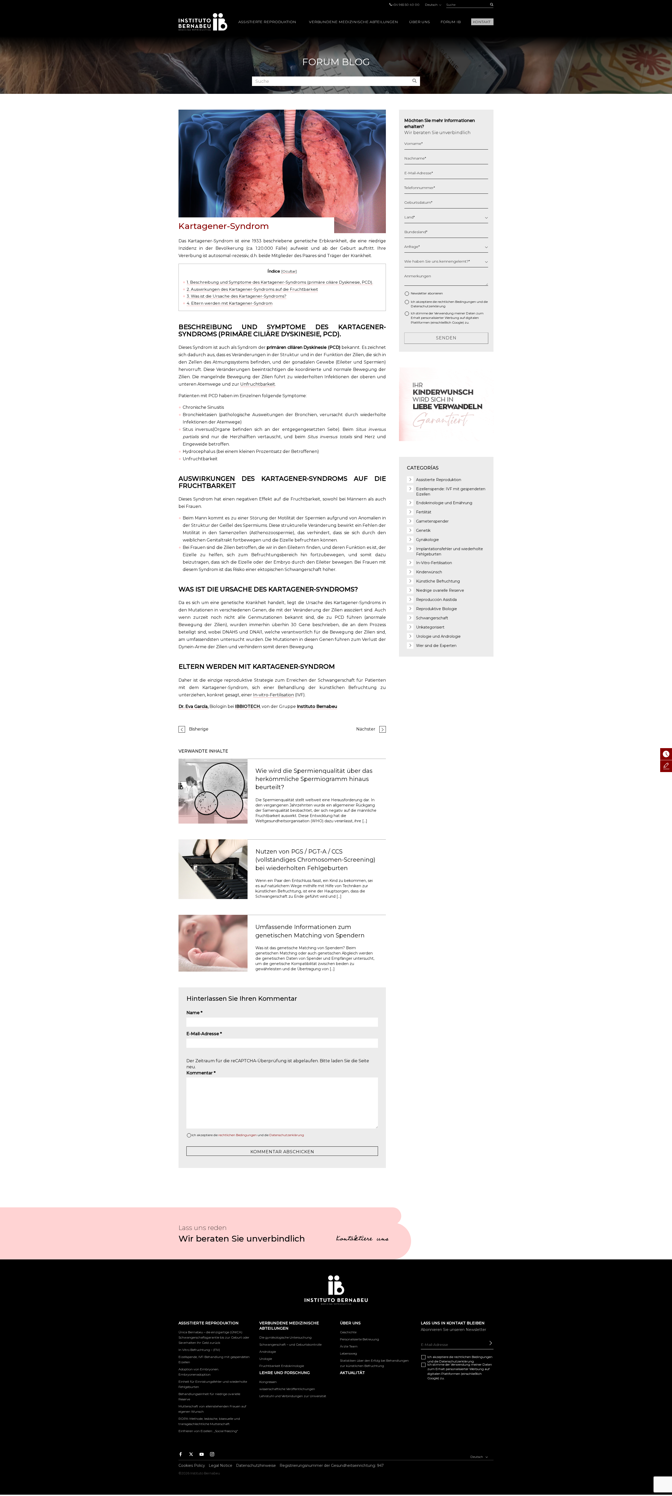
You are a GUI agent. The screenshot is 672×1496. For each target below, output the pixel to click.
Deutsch (431, 5)
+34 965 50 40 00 (405, 5)
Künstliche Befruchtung (438, 581)
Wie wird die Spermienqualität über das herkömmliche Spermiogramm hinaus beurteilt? (313, 779)
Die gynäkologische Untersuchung (285, 1337)
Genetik (423, 530)
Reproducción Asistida (436, 599)
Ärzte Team (349, 1346)
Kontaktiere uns (362, 1239)
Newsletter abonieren (427, 293)
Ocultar (289, 271)
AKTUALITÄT (352, 1372)
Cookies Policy (191, 1465)
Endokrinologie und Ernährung (444, 503)
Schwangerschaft (432, 618)
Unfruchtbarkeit (257, 384)
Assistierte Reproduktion (267, 21)
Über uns (419, 21)
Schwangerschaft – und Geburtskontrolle (290, 1344)
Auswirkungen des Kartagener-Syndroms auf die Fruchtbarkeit (252, 289)
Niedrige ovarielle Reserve (440, 590)
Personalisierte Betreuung (359, 1339)
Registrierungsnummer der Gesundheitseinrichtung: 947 (332, 1465)
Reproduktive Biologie (436, 608)
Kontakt (481, 21)
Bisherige (198, 729)
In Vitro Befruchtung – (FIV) (199, 1350)
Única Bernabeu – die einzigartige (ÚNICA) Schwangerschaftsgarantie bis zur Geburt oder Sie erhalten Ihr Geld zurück (213, 1337)
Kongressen (268, 1382)
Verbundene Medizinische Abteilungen (353, 21)
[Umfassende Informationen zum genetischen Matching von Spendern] (213, 942)
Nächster (365, 729)
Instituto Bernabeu (202, 21)
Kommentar (201, 1072)
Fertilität (423, 512)
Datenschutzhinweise (256, 1465)
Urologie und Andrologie (438, 636)
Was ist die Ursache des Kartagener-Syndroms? (236, 296)
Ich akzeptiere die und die (248, 1135)
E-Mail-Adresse (204, 1033)
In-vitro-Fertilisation (273, 694)
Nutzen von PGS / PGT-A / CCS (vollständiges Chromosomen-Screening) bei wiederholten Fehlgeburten (315, 860)
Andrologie (267, 1352)
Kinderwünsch (429, 572)
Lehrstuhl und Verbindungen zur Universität (292, 1396)
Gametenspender (432, 521)
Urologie (265, 1359)
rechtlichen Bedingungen (237, 1135)
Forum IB (450, 21)
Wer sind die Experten (436, 645)
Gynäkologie (427, 539)
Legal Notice (220, 1465)
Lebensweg (348, 1353)
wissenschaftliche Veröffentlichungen (287, 1389)
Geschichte (348, 1332)
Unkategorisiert (430, 627)
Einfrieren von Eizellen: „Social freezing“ (208, 1431)
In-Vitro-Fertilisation (434, 562)
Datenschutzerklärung (286, 1135)
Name (194, 1012)
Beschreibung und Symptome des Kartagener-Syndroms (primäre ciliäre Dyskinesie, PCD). (280, 282)
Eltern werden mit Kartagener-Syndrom (229, 303)
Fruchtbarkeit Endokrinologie (281, 1366)
